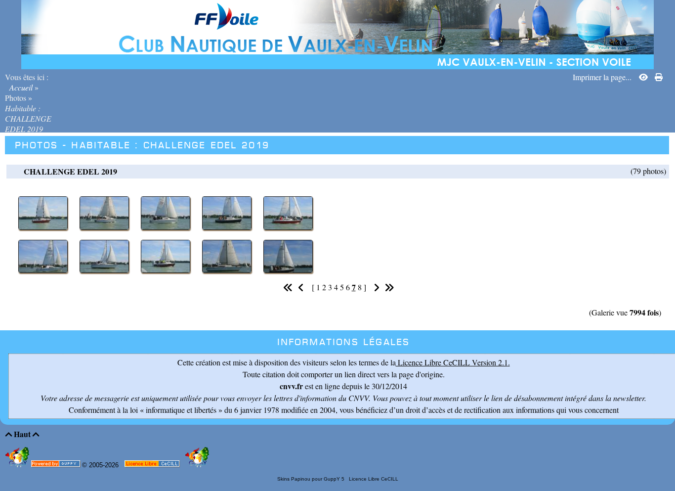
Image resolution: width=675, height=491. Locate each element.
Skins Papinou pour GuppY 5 (312, 479)
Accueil (21, 87)
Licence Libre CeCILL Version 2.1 (452, 362)
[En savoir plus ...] (153, 465)
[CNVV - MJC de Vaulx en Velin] (337, 33)
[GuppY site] (18, 465)
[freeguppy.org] (56, 465)
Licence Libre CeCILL (372, 479)
